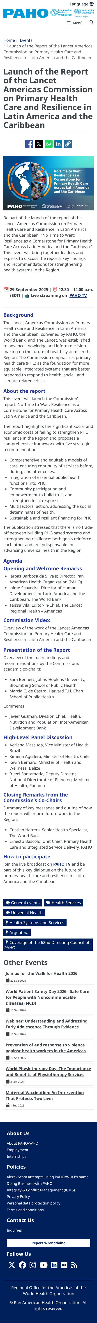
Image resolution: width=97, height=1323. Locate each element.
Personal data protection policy (33, 1203)
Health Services (66, 902)
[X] (11, 1266)
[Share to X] (39, 144)
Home (9, 40)
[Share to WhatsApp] (49, 144)
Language (80, 4)
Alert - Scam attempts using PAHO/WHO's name (47, 1176)
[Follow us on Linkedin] (54, 1266)
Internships (16, 1156)
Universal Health (27, 912)
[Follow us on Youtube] (43, 1266)
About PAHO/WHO (22, 1143)
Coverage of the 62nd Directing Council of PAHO (46, 945)
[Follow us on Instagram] (33, 1266)
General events (25, 902)
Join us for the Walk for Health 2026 (41, 973)
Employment (17, 1149)
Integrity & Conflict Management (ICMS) (41, 1190)
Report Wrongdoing (49, 1243)
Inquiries (14, 1230)
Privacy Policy (18, 1196)
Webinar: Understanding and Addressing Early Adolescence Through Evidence (47, 1024)
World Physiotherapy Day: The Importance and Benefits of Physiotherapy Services (48, 1071)
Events (26, 40)
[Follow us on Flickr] (64, 1266)
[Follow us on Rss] (74, 1266)
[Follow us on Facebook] (22, 1266)
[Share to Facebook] (29, 144)
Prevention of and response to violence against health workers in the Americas (46, 1047)
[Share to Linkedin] (58, 144)
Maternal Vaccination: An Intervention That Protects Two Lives (45, 1095)
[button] (68, 144)
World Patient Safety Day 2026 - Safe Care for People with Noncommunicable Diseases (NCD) (47, 997)
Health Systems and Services (36, 922)
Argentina (18, 932)
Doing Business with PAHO (30, 1183)
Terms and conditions (25, 1209)
